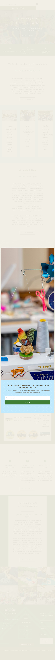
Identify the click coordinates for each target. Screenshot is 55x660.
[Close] (52, 249)
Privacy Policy (48, 407)
